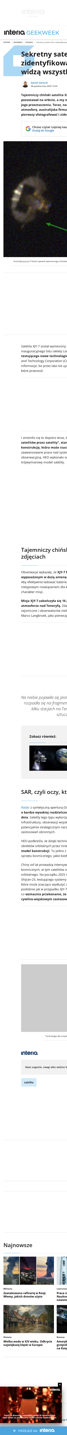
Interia (6, 42)
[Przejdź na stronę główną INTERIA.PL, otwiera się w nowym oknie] (14, 32)
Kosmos (29, 42)
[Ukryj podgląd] (60, 1385)
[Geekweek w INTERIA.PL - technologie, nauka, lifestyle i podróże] (43, 32)
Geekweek (17, 42)
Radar (25, 807)
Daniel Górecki (39, 82)
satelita (29, 1082)
